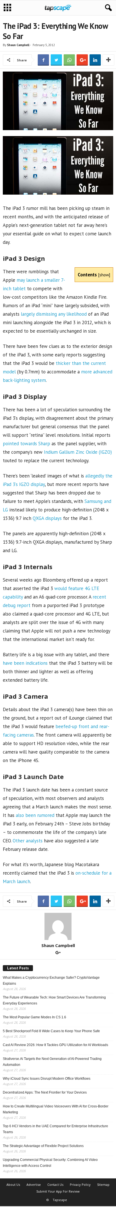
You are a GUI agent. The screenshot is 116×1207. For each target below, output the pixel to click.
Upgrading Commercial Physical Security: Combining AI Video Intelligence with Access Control (50, 1163)
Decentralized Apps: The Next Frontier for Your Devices (45, 1092)
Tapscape (60, 1200)
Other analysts (28, 841)
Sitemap (103, 1184)
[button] (107, 8)
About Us (13, 1184)
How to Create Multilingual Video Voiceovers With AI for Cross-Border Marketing (55, 1109)
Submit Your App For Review (58, 1191)
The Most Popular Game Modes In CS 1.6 (34, 1017)
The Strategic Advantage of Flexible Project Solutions (43, 1146)
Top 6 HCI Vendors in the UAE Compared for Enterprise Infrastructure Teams (55, 1129)
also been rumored (35, 815)
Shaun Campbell (18, 45)
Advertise (33, 1184)
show (104, 274)
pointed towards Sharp (26, 443)
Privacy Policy (80, 1184)
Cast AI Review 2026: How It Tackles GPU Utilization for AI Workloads (55, 1045)
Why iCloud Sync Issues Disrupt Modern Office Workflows (46, 1079)
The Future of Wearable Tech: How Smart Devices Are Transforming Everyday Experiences (54, 1000)
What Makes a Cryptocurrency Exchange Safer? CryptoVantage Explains (51, 981)
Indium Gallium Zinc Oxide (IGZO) (78, 452)
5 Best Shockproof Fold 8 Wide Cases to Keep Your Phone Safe (51, 1031)
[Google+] (58, 953)
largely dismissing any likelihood (54, 314)
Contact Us (55, 1184)
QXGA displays (47, 518)
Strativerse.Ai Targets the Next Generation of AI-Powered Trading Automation (52, 1062)
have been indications (25, 663)
